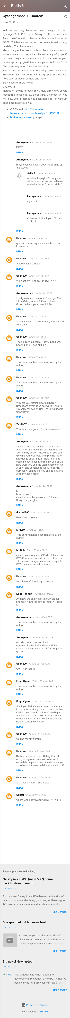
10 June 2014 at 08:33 (39, 664)
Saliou (20, 794)
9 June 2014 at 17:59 (42, 486)
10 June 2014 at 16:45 (42, 681)
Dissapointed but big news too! (24, 922)
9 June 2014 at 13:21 (42, 293)
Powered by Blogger (37, 1005)
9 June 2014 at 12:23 (46, 173)
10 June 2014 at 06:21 (43, 594)
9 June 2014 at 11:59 (42, 159)
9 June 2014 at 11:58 (42, 142)
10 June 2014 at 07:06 (42, 617)
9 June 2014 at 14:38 (39, 398)
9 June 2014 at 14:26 (52, 213)
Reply (19, 152)
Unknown (21, 238)
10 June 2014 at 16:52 (42, 701)
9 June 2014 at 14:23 (52, 196)
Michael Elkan (42, 1011)
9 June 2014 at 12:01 (39, 238)
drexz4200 (22, 512)
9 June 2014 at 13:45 (39, 337)
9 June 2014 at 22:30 (39, 576)
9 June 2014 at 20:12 (37, 550)
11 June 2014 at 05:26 (39, 734)
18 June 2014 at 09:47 (35, 795)
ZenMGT (21, 424)
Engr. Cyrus (23, 681)
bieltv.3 (31, 173)
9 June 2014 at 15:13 (38, 424)
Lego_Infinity (24, 593)
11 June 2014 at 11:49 (39, 751)
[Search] (65, 7)
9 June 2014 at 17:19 (42, 441)
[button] (65, 16)
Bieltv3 (17, 5)
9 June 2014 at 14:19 (39, 357)
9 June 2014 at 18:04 (41, 512)
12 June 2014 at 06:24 (39, 777)
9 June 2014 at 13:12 (39, 276)
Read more (59, 911)
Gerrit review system (21, 117)
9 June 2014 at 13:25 (39, 316)
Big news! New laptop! (18, 961)
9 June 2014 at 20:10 (37, 530)
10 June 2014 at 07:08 (42, 637)
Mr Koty (20, 529)
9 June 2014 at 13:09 (39, 258)
